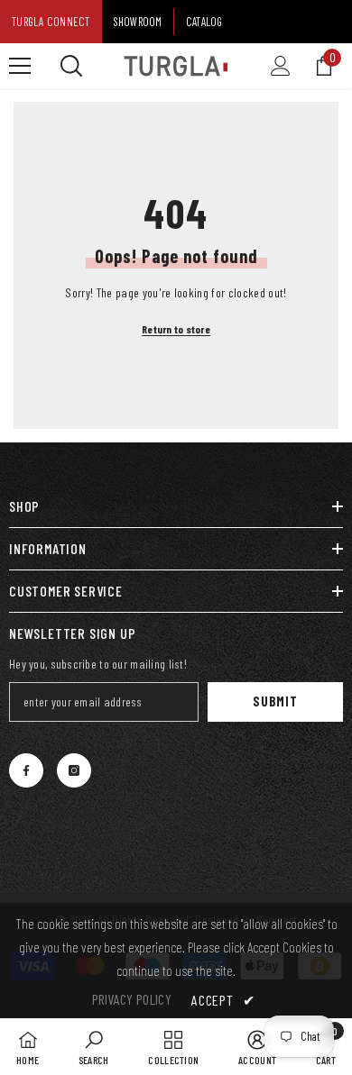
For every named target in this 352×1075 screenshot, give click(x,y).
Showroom (138, 21)
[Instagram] (74, 770)
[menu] (20, 66)
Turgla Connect (51, 21)
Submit (275, 701)
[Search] (71, 66)
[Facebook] (26, 770)
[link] (94, 1046)
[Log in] (281, 66)
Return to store (176, 329)
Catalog (204, 21)
